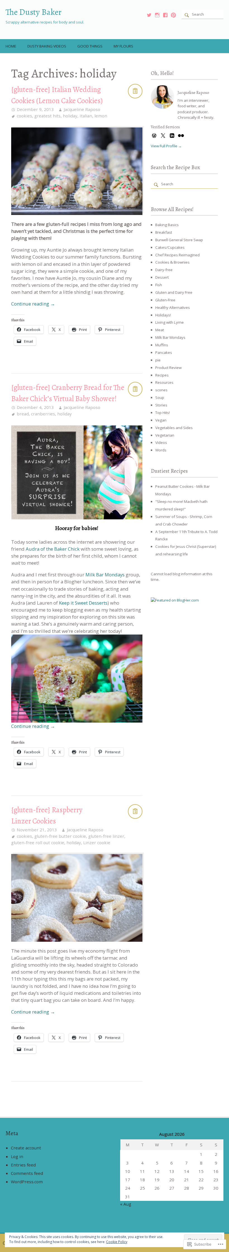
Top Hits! (162, 412)
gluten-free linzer (106, 836)
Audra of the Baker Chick (53, 549)
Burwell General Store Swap (179, 239)
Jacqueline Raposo (82, 109)
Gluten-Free (165, 299)
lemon (100, 116)
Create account (26, 1148)
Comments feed (27, 1173)
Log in (17, 1156)
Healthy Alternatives (172, 307)
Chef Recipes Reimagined (177, 254)
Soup (159, 397)
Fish (158, 284)
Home (11, 46)
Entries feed (23, 1165)
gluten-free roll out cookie (37, 842)
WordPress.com (27, 1181)
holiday (70, 116)
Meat (159, 329)
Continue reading (33, 303)
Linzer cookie (96, 842)
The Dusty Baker (33, 12)
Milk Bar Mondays (105, 574)
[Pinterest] (173, 15)
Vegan (160, 420)
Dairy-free (164, 269)
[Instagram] (157, 15)
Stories (161, 405)
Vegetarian (164, 435)
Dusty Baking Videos (46, 46)
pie (158, 360)
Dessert (162, 277)
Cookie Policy (116, 1241)
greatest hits (47, 116)
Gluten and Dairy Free (173, 292)
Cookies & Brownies (172, 262)
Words (160, 450)
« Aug (125, 1204)
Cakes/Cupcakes (170, 247)
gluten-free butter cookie (60, 836)
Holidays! (163, 315)
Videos (161, 442)
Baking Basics (167, 224)
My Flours (123, 46)
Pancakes (163, 352)
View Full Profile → (166, 145)
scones (161, 389)
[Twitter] (149, 15)
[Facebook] (165, 15)
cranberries (43, 413)
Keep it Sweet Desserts (83, 603)
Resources (164, 382)
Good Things (89, 46)
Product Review (168, 367)
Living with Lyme (169, 322)
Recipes (162, 375)
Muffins (161, 344)
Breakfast (163, 232)
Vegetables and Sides (174, 427)
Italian (86, 116)
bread (23, 413)
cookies (24, 116)
